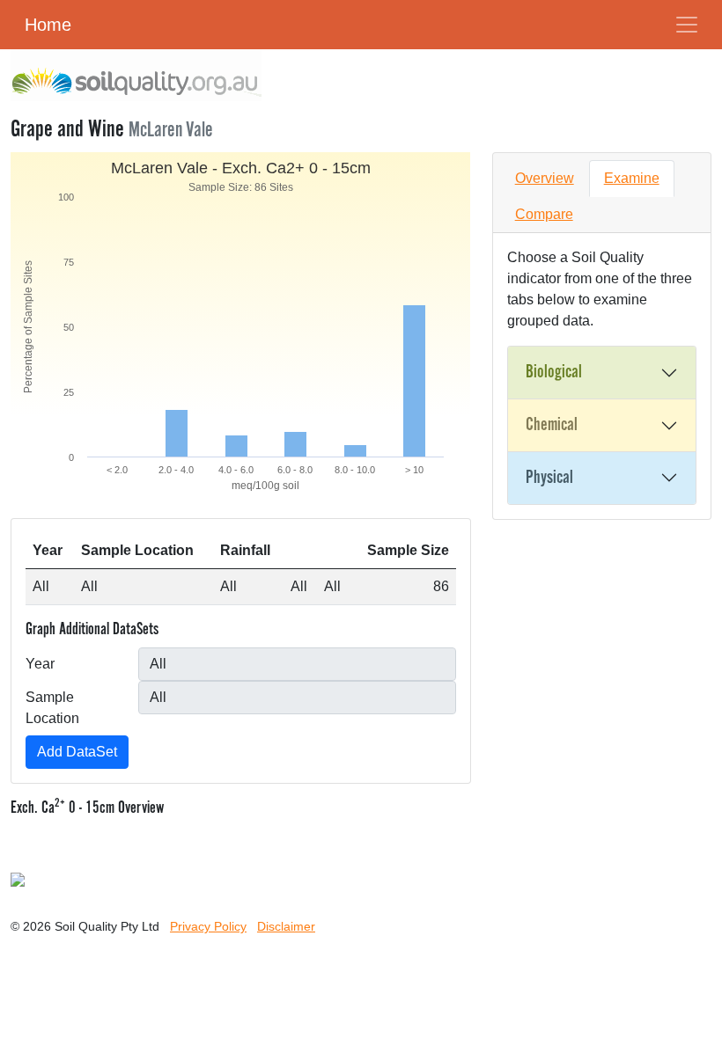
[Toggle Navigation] (686, 24)
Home (48, 24)
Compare (544, 214)
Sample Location (52, 708)
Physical (549, 477)
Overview (544, 178)
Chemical (552, 424)
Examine (631, 178)
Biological (554, 372)
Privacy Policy (208, 926)
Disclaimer (286, 926)
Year (40, 663)
